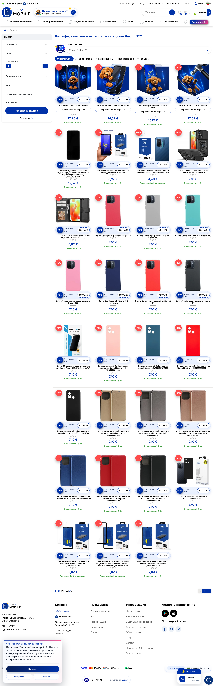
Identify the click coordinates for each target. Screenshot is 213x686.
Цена (8, 53)
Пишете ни (32, 3)
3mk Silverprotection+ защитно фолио (153, 106)
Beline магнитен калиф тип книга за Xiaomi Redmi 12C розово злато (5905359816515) (193, 433)
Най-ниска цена (105, 59)
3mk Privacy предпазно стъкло (73, 105)
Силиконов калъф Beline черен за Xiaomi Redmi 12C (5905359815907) (73, 432)
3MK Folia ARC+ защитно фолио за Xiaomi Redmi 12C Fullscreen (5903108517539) (153, 563)
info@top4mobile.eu (65, 611)
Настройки (19, 676)
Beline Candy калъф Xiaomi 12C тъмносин (113, 302)
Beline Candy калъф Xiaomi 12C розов (113, 236)
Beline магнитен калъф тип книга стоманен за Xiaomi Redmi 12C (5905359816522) (153, 433)
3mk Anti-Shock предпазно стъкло (113, 105)
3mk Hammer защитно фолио (193, 105)
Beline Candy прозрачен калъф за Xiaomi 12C (153, 237)
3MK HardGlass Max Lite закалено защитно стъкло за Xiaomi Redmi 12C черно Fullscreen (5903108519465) (113, 563)
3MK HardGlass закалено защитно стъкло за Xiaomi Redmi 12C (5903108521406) (73, 563)
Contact (186, 3)
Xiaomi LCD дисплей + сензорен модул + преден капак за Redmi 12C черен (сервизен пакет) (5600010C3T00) (73, 173)
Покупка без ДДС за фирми (139, 648)
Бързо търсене (74, 44)
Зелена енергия (13, 3)
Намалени (144, 59)
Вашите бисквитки (135, 616)
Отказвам (46, 676)
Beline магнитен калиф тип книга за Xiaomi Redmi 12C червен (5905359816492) (113, 498)
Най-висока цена (126, 59)
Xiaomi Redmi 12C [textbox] (78, 50)
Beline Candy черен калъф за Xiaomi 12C (193, 302)
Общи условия (133, 632)
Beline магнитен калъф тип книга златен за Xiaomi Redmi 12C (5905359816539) (113, 433)
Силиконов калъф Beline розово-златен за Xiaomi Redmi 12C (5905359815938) (113, 368)
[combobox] (139, 50)
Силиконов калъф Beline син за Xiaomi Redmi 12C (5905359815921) (153, 367)
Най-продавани (85, 59)
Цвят (8, 85)
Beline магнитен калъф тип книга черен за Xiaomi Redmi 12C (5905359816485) (153, 498)
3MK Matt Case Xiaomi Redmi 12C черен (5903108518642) (193, 497)
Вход (200, 3)
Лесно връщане (155, 3)
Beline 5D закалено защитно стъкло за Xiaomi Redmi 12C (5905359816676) (73, 367)
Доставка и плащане (126, 3)
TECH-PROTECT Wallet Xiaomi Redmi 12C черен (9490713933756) (73, 237)
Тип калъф (11, 102)
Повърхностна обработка (19, 94)
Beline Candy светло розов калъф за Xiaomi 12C (73, 302)
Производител (13, 76)
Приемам (32, 669)
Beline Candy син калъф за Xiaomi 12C (193, 236)
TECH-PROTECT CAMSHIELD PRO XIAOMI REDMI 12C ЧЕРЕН (193, 171)
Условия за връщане (136, 627)
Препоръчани (65, 59)
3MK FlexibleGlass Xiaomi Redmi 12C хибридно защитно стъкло (113, 171)
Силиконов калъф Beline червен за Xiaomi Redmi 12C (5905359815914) (193, 367)
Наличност (11, 44)
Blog (142, 3)
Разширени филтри (26, 110)
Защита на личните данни (139, 621)
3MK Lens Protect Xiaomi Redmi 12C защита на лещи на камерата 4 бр (153, 171)
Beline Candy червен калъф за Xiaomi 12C (153, 302)
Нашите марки (133, 611)
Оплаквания (173, 3)
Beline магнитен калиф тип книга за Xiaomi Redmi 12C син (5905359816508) (73, 497)
